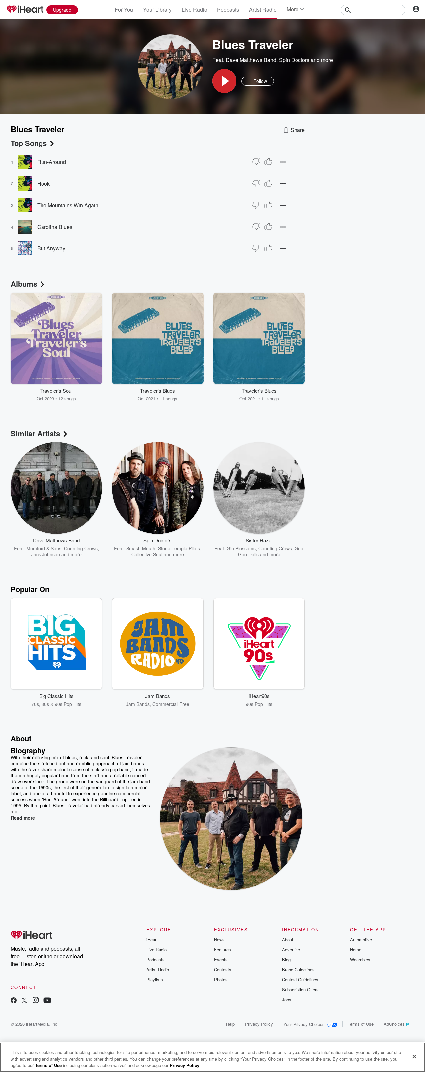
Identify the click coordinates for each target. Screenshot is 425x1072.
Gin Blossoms (241, 548)
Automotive (361, 939)
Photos (221, 979)
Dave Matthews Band (251, 60)
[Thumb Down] (256, 161)
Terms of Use (361, 1024)
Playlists (154, 979)
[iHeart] (25, 9)
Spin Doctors (294, 60)
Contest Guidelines (300, 979)
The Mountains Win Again (67, 205)
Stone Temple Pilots (179, 548)
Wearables (360, 959)
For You (124, 9)
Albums (24, 283)
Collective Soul (146, 554)
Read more (23, 817)
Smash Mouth (140, 548)
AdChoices (394, 1024)
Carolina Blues (54, 227)
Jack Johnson (45, 554)
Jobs (286, 999)
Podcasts (228, 9)
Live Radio (194, 9)
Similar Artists (35, 433)
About (287, 939)
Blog (286, 959)
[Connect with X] (24, 1001)
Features (222, 949)
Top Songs (29, 143)
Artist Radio (263, 9)
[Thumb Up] (268, 161)
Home (355, 949)
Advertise (291, 949)
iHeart (152, 939)
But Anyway (51, 248)
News (219, 939)
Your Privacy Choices (304, 1024)
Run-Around (51, 162)
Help (230, 1024)
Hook (43, 183)
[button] (224, 81)
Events (221, 959)
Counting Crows (81, 548)
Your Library (157, 9)
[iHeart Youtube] (47, 1001)
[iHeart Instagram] (36, 1001)
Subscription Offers (300, 989)
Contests (222, 969)
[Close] (414, 1056)
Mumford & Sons (43, 548)
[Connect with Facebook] (14, 1001)
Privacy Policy (259, 1024)
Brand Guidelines (298, 969)
